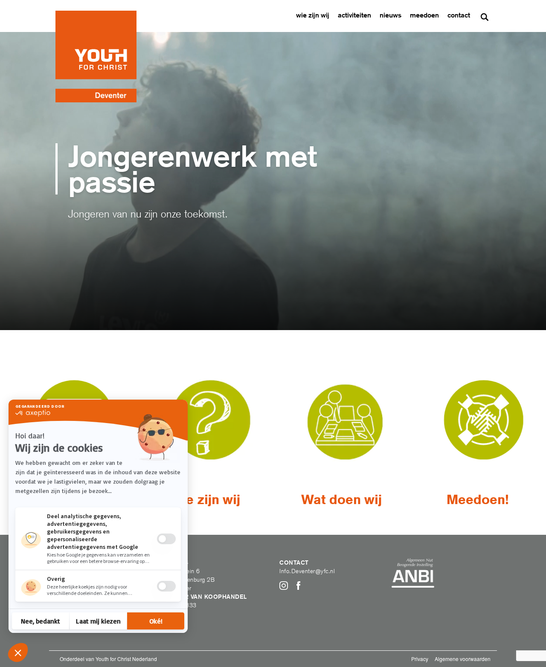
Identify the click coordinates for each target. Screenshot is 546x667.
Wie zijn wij (312, 15)
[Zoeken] (485, 17)
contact (458, 15)
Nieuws (390, 15)
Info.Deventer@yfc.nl (307, 571)
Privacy (419, 658)
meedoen (424, 15)
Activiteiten (354, 15)
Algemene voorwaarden (463, 658)
